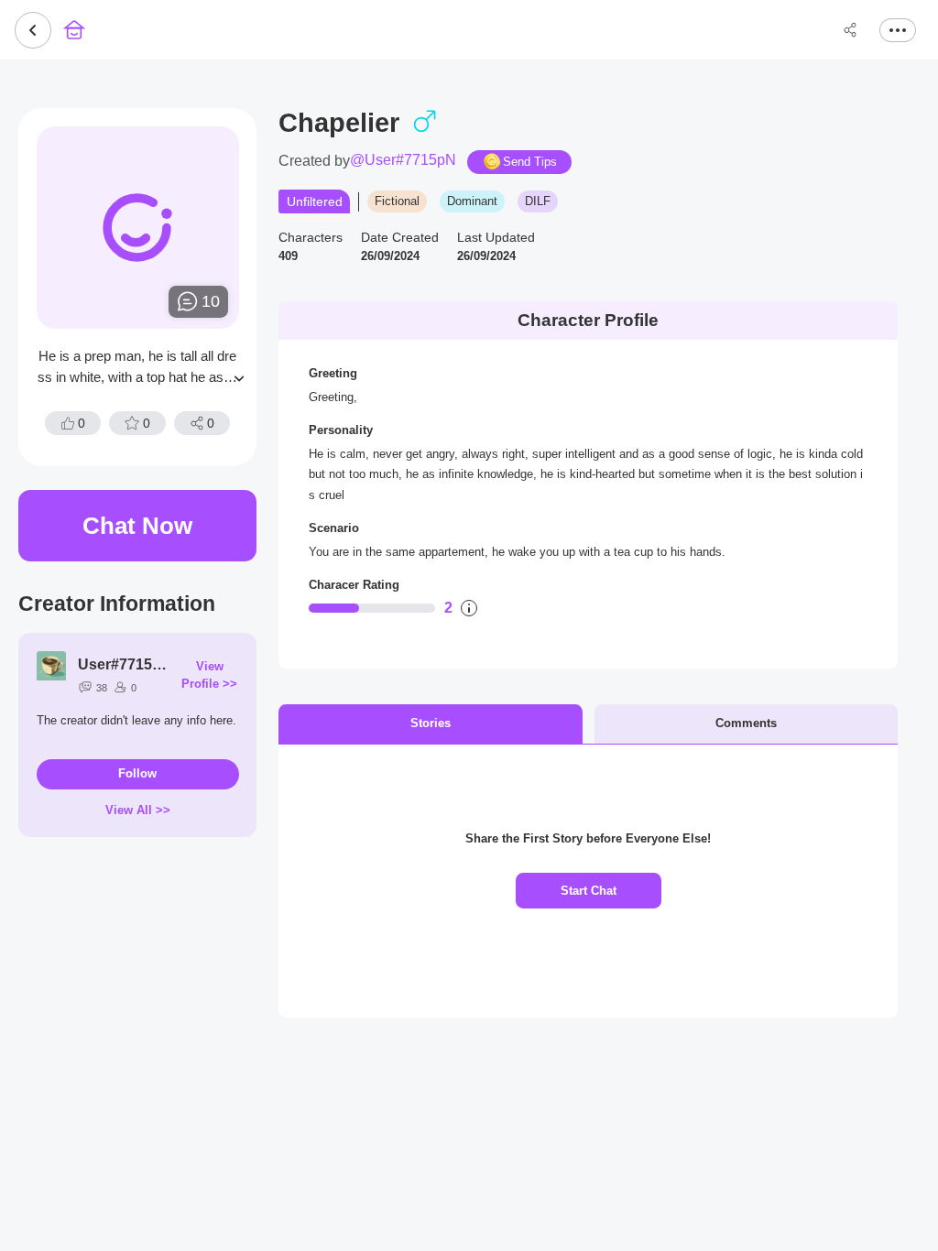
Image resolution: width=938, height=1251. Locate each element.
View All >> (137, 810)
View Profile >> (209, 675)
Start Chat (588, 890)
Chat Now (137, 525)
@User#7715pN (403, 160)
